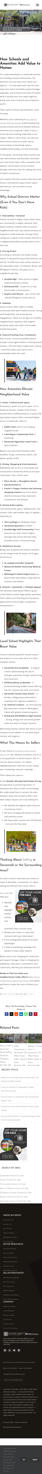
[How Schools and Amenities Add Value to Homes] (21, 20)
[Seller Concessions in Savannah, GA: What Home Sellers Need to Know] (21, 1038)
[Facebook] (7, 1014)
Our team (4, 893)
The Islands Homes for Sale (13, 1184)
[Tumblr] (31, 1014)
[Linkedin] (19, 1350)
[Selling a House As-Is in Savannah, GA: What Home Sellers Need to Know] (35, 1038)
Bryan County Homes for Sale (14, 1196)
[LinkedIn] (21, 1014)
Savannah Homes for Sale (12, 1175)
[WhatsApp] (26, 1014)
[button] (13, 1380)
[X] (11, 1014)
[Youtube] (14, 1350)
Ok (24, 1460)
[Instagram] (9, 1350)
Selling (27, 859)
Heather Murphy (8, 994)
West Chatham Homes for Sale (14, 1188)
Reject (35, 1460)
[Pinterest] (35, 1014)
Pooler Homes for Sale (10, 1180)
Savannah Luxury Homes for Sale (15, 1201)
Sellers (31, 994)
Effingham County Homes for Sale (16, 1192)
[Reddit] (16, 1014)
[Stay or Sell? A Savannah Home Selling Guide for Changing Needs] (7, 1038)
